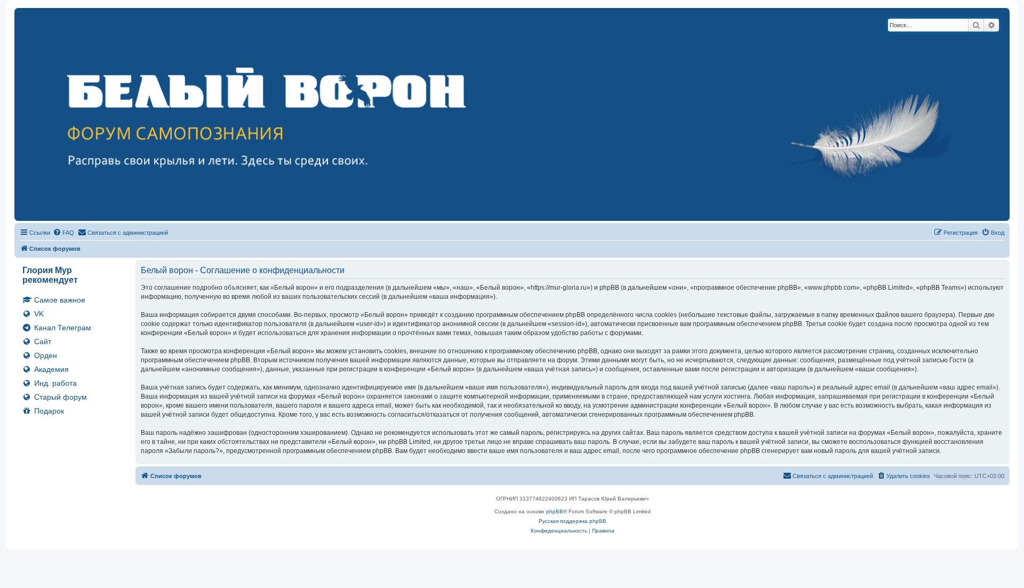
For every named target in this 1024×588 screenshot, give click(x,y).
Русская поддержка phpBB (572, 521)
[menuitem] (63, 232)
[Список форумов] (512, 114)
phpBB (554, 511)
